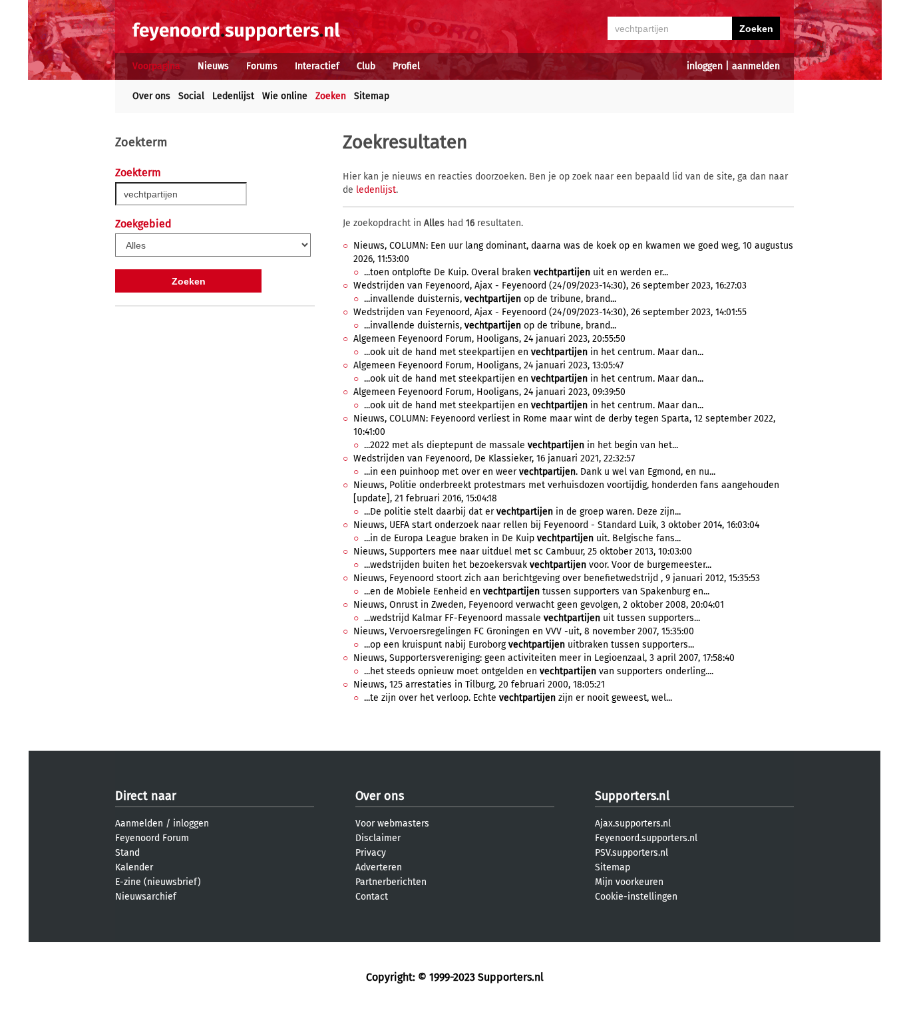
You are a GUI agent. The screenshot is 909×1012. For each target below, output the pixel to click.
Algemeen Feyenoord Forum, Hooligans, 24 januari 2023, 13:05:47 (488, 365)
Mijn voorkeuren (629, 882)
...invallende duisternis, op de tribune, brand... (490, 299)
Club (366, 66)
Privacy (370, 852)
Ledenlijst (233, 96)
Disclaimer (378, 838)
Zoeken (330, 96)
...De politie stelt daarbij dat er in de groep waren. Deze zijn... (522, 511)
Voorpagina (156, 66)
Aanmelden (139, 823)
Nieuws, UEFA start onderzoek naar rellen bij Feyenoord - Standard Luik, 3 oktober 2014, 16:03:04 (556, 525)
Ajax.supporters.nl (633, 823)
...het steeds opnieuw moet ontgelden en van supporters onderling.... (538, 671)
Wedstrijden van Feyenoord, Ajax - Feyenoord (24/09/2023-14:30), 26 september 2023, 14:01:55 (550, 312)
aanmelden (756, 66)
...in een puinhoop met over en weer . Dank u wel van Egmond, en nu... (539, 471)
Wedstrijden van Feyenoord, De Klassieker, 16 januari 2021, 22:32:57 (494, 458)
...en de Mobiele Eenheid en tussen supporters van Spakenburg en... (536, 591)
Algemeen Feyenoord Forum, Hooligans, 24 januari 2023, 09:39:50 (489, 392)
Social (191, 96)
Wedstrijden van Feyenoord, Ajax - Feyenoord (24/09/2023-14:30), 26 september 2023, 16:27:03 (550, 285)
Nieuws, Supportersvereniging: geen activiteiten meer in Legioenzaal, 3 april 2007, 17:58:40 (544, 658)
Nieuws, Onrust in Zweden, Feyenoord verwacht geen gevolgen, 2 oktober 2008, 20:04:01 (538, 604)
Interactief (317, 66)
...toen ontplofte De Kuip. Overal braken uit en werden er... (516, 272)
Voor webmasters (392, 823)
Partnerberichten (391, 882)
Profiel (406, 66)
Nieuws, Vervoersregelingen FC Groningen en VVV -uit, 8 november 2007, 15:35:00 (523, 631)
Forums (261, 66)
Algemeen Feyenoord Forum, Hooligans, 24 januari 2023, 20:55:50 (489, 338)
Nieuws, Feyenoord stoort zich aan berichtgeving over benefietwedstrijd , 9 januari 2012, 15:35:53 (556, 578)
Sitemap (371, 96)
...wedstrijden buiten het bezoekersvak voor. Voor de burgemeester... (537, 564)
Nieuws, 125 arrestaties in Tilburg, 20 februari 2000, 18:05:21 (479, 684)
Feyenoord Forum (152, 838)
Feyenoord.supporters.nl (646, 838)
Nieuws (213, 66)
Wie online (284, 96)
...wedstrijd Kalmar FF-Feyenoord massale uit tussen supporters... (532, 618)
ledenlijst (376, 189)
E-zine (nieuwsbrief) (158, 882)
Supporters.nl (632, 796)
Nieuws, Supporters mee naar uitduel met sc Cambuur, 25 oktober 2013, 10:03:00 (522, 551)
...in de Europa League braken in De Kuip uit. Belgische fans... (522, 538)
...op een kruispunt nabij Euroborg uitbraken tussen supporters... (529, 644)
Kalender (134, 867)
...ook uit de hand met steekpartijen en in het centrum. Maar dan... (533, 352)
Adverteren (378, 867)
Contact (371, 896)
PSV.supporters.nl (631, 852)
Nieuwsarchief (145, 896)
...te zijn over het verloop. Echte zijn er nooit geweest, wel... (518, 697)
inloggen (705, 66)
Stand (127, 852)
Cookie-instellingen (636, 896)
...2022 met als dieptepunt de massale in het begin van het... (521, 445)
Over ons (151, 96)
